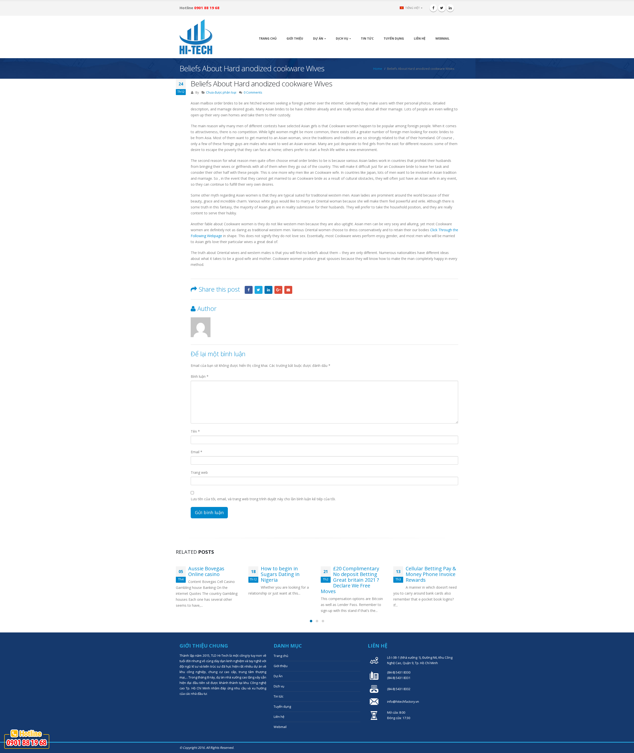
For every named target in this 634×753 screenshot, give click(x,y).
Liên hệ (419, 38)
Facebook (249, 290)
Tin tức (367, 38)
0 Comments (253, 92)
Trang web (199, 472)
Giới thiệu (295, 38)
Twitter (259, 290)
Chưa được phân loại (221, 92)
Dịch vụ (342, 38)
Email (288, 290)
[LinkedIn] (450, 8)
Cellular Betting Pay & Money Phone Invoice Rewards (431, 574)
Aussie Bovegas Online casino (206, 571)
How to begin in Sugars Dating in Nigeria (280, 574)
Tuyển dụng (394, 38)
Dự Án (318, 38)
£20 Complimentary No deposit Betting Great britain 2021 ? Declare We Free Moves (350, 580)
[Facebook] (433, 8)
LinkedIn (268, 290)
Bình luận (200, 376)
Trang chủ (268, 38)
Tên (195, 431)
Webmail (442, 38)
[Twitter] (442, 8)
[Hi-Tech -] (196, 36)
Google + (278, 290)
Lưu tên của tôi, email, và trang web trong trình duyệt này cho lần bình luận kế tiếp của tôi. (263, 499)
